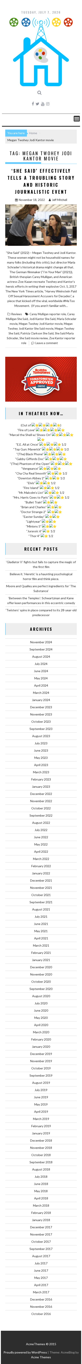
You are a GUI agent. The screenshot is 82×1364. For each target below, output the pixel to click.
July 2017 (41, 1263)
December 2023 (41, 707)
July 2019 (41, 1090)
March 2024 (41, 692)
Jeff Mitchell (59, 200)
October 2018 (41, 1155)
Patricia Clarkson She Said (37, 333)
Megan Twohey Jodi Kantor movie (41, 323)
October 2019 (41, 1068)
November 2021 (41, 887)
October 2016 (41, 1314)
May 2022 (41, 844)
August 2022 (41, 822)
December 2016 (41, 1299)
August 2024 (41, 656)
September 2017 (41, 1249)
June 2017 (41, 1270)
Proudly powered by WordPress (25, 1352)
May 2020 (41, 1017)
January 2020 (41, 1046)
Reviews (16, 314)
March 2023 (41, 772)
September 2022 (41, 815)
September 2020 (41, 989)
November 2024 (41, 642)
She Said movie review (33, 338)
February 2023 (41, 779)
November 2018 (41, 1148)
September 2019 (41, 1075)
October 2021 (41, 895)
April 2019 (41, 1111)
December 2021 (41, 880)
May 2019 (41, 1104)
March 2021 (41, 945)
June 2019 (41, 1097)
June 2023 (41, 750)
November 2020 (41, 974)
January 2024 (41, 700)
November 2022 (41, 801)
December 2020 (41, 967)
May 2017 (41, 1278)
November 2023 (41, 714)
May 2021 (41, 931)
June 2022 (41, 837)
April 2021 (41, 938)
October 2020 (41, 981)
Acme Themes (41, 1357)
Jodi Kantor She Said (42, 319)
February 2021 (41, 952)
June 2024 (41, 671)
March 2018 (41, 1205)
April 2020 (41, 1025)
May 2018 (41, 1191)
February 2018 (41, 1213)
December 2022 (41, 794)
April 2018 (41, 1198)
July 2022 (41, 830)
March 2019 (41, 1119)
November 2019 (41, 1061)
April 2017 (41, 1285)
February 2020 (41, 1039)
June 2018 (41, 1184)
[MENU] (76, 119)
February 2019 (41, 1126)
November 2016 (41, 1306)
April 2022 (41, 851)
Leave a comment (46, 343)
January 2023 (41, 786)
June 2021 (41, 924)
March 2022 (41, 859)
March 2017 (41, 1292)
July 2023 (41, 743)
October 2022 (41, 808)
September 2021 (41, 902)
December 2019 (41, 1054)
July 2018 (41, 1176)
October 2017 (41, 1241)
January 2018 (41, 1220)
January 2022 (41, 873)
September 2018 (41, 1162)
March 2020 (41, 1032)
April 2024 (41, 685)
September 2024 (41, 649)
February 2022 (41, 866)
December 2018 (41, 1140)
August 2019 (41, 1083)
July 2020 (41, 1003)
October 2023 (41, 721)
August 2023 (41, 736)
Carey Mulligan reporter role (48, 314)
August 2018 (41, 1169)
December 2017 (41, 1227)
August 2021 (41, 909)
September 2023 (41, 729)
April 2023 (41, 765)
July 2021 (41, 916)
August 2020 (41, 996)
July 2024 (41, 664)
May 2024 (41, 678)
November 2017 (41, 1234)
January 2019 (41, 1133)
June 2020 (41, 1010)
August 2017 (41, 1256)
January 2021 (41, 960)
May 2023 (41, 757)
